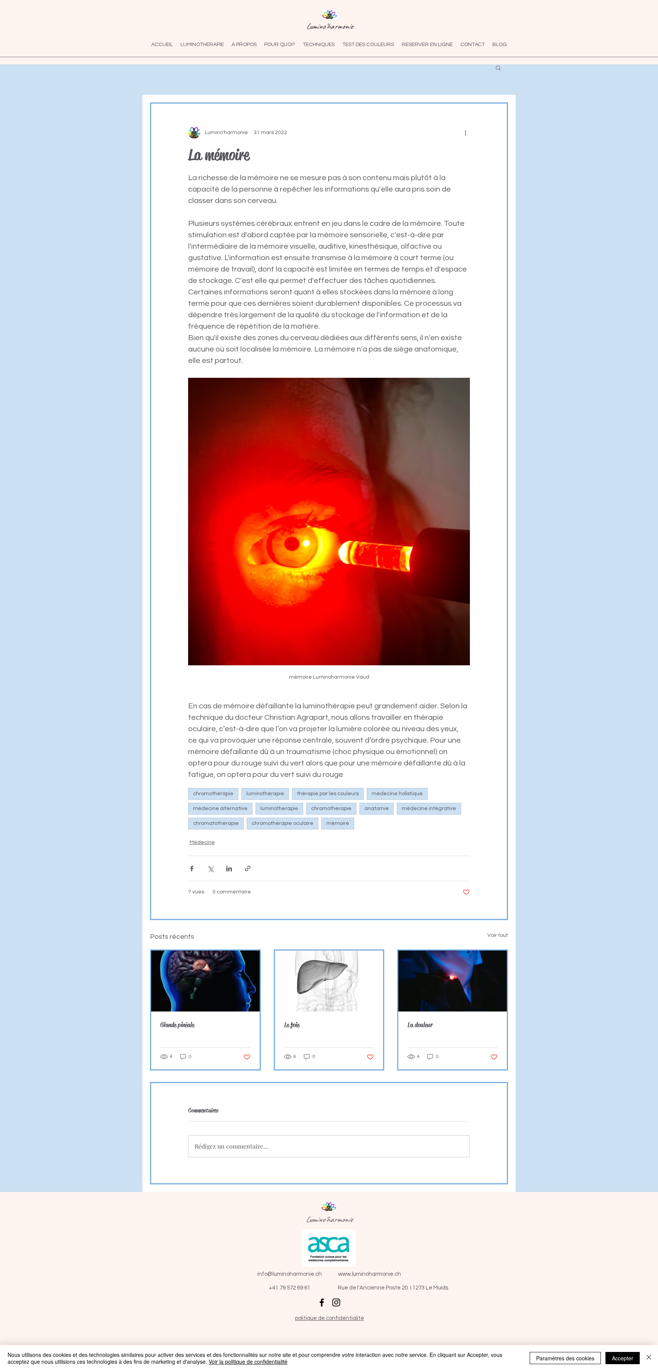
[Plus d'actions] (465, 132)
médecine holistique (397, 793)
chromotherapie (331, 808)
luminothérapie (265, 793)
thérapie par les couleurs (328, 793)
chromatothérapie (216, 823)
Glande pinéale (177, 1025)
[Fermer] (648, 1358)
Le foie (291, 1025)
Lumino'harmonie (329, 26)
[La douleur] (452, 981)
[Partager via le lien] (247, 868)
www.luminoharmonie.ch (369, 1274)
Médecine (202, 842)
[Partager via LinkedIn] (229, 868)
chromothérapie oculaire (282, 823)
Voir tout (497, 935)
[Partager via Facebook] (191, 868)
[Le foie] (329, 981)
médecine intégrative (429, 808)
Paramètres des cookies (565, 1358)
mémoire (337, 823)
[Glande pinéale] (205, 981)
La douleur (420, 1025)
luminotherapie (279, 808)
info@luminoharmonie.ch (289, 1274)
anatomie (376, 808)
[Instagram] (336, 1302)
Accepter (622, 1358)
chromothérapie (213, 793)
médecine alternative (220, 808)
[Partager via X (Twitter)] (210, 868)
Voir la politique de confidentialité (248, 1361)
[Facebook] (321, 1302)
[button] (498, 67)
